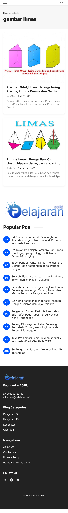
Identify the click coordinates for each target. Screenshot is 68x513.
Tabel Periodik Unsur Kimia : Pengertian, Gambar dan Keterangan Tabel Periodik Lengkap (37, 266)
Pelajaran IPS (11, 419)
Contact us (9, 452)
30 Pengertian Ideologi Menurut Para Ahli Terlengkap (37, 351)
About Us (8, 446)
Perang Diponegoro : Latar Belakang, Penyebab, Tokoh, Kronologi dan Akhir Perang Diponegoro (35, 327)
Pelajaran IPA (11, 414)
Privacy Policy (11, 457)
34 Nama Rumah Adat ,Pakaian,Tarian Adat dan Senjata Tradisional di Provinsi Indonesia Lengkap (36, 240)
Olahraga (8, 429)
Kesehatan (9, 424)
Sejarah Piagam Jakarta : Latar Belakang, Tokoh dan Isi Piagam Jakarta (37, 278)
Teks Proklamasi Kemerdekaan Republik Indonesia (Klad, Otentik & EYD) (36, 339)
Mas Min (11, 96)
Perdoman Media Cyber (17, 462)
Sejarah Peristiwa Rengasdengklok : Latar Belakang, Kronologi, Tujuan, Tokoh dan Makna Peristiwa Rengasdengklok (37, 290)
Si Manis (11, 168)
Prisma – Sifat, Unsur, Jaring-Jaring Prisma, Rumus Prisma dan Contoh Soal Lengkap (33, 91)
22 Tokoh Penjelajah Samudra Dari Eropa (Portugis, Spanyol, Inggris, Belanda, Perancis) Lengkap (37, 253)
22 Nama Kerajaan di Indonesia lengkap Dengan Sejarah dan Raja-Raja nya (36, 302)
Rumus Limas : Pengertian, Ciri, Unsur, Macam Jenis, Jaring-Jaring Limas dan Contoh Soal (33, 163)
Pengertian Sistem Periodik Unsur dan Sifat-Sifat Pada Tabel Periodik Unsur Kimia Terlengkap (35, 314)
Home (5, 13)
